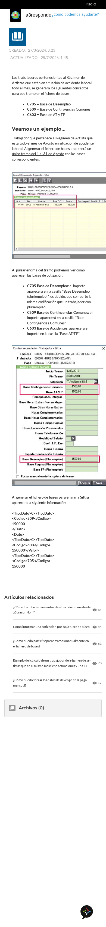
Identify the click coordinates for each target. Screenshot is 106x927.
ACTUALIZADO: (24, 57)
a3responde (38, 15)
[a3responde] (15, 15)
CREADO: (17, 50)
